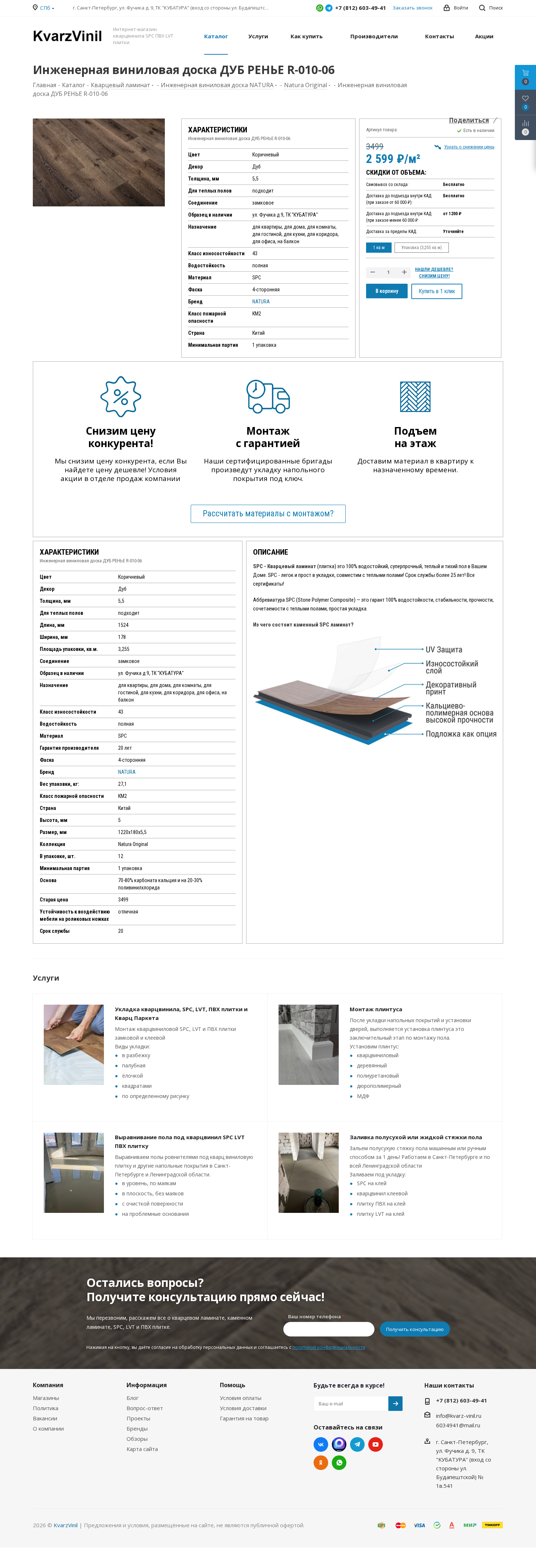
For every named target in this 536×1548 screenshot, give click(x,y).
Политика (45, 1408)
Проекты (138, 1418)
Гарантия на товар (244, 1418)
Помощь (232, 1385)
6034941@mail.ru (458, 1425)
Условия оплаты (240, 1397)
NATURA (261, 301)
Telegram (329, 8)
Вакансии (45, 1418)
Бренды (137, 1428)
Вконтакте (321, 1444)
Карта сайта (142, 1448)
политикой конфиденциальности (328, 1347)
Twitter (339, 1444)
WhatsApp (319, 8)
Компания (48, 1385)
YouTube (375, 1444)
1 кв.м (379, 247)
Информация (147, 1385)
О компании (48, 1428)
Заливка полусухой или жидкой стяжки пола (416, 1137)
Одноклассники (321, 1462)
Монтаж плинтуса (376, 1009)
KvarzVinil (66, 1525)
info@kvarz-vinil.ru (458, 1415)
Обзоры (137, 1438)
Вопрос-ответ (145, 1408)
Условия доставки (243, 1408)
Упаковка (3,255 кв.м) (421, 247)
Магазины (46, 1397)
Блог (133, 1397)
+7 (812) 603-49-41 (461, 1400)
